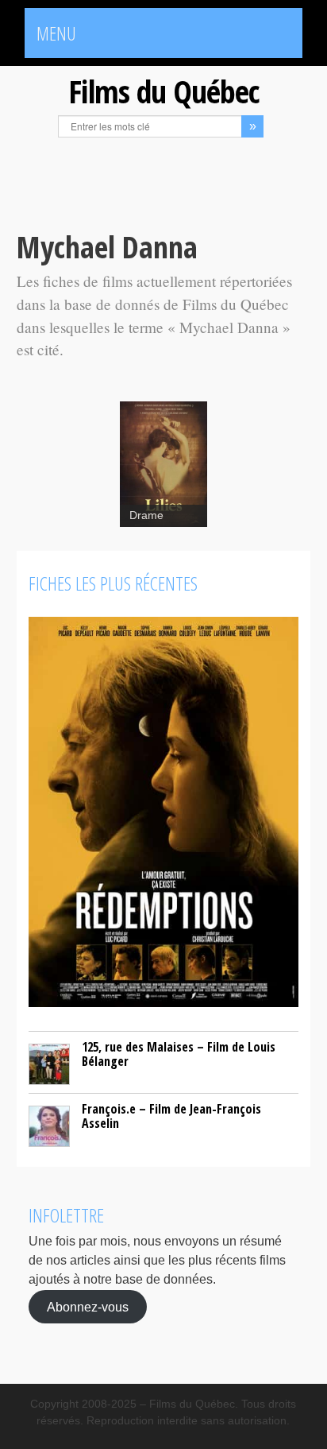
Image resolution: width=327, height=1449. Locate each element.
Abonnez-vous (88, 1306)
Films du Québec (163, 91)
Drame (146, 515)
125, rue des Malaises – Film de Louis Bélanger (178, 1054)
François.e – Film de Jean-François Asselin (171, 1116)
